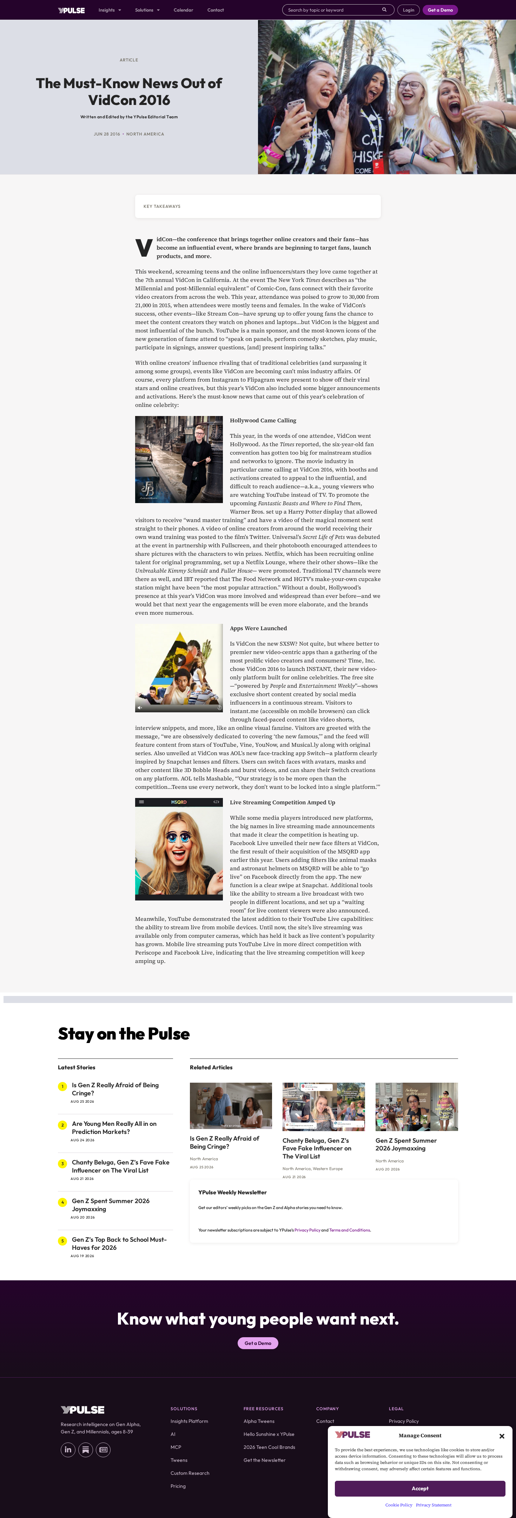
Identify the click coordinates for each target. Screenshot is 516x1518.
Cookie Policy (398, 1505)
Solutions (144, 10)
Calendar (183, 10)
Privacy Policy (307, 1230)
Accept (420, 1488)
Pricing (178, 1486)
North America (145, 134)
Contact (215, 10)
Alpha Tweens (259, 1421)
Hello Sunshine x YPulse (269, 1434)
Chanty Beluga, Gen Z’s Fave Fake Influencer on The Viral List (121, 1166)
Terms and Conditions (349, 1230)
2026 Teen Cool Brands (269, 1447)
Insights (107, 10)
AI (173, 1434)
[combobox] (332, 9)
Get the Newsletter (265, 1460)
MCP (176, 1447)
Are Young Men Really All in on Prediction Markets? (114, 1128)
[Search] (388, 9)
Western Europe (328, 1168)
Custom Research (190, 1473)
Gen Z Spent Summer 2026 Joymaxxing (111, 1205)
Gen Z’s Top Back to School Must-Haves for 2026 (119, 1243)
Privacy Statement (433, 1505)
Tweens (179, 1460)
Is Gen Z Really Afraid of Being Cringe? (115, 1089)
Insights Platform (189, 1421)
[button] (501, 1435)
